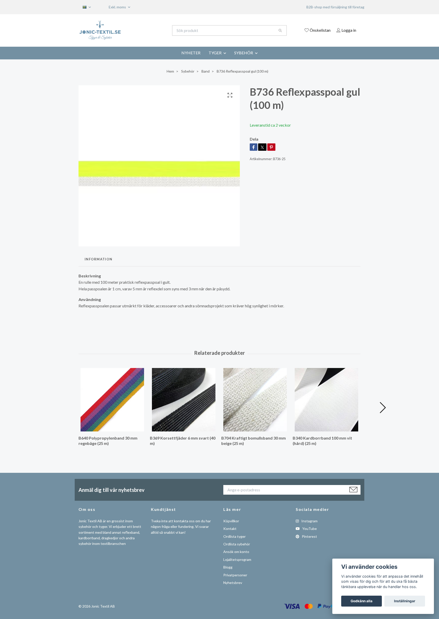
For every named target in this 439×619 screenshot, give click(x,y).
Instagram (309, 521)
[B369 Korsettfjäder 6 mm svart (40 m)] (183, 399)
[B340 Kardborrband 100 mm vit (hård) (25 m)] (326, 399)
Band (205, 71)
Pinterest (309, 536)
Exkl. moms (118, 7)
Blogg (227, 567)
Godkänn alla (361, 601)
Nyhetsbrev (232, 582)
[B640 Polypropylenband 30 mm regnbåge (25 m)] (112, 399)
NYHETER (190, 52)
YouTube (309, 528)
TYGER (215, 52)
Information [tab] (98, 259)
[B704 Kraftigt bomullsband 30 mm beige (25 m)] (255, 399)
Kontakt (230, 528)
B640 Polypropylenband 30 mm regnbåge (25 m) (108, 441)
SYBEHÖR (243, 52)
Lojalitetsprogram (237, 559)
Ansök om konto (236, 551)
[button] (382, 407)
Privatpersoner (235, 575)
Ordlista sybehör (236, 544)
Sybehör (187, 71)
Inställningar (404, 601)
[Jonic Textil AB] (149, 30)
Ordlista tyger (234, 536)
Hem (170, 71)
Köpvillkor (231, 521)
